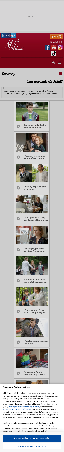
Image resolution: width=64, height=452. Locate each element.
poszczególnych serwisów (20, 426)
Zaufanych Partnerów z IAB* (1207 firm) (24, 407)
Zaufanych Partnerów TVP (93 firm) (17, 409)
